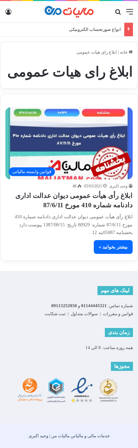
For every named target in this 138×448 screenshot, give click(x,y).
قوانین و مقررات (118, 313)
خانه (124, 52)
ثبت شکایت (55, 313)
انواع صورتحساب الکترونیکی (95, 29)
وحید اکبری (118, 186)
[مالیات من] (69, 12)
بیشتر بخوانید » (113, 246)
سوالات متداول (84, 313)
